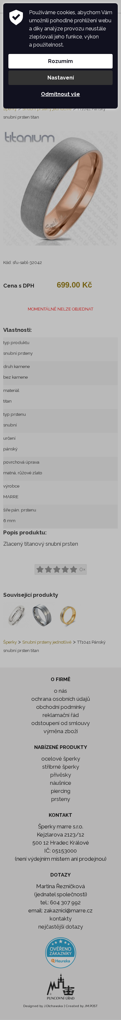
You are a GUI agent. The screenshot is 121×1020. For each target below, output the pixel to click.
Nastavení (60, 78)
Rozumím (60, 61)
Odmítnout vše (60, 94)
